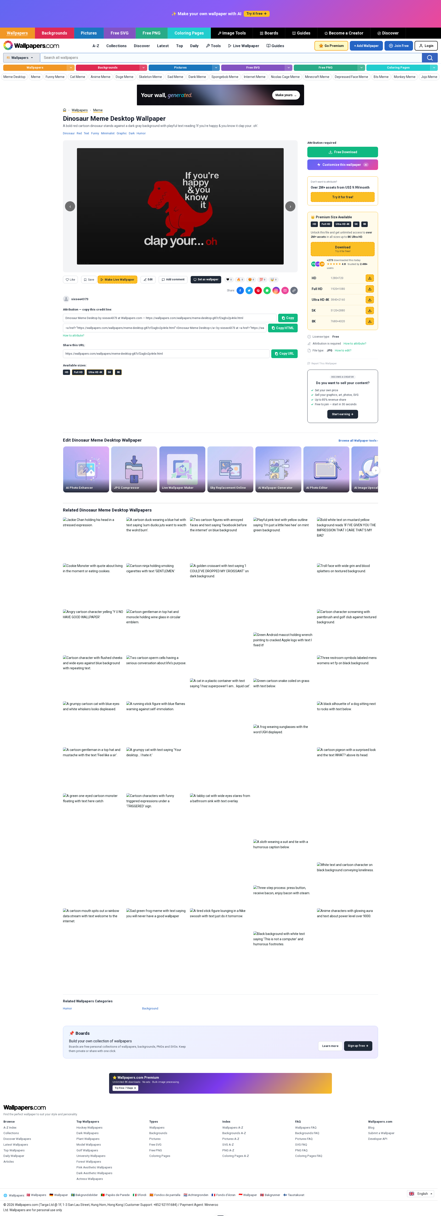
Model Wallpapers (88, 1144)
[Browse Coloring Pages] (434, 68)
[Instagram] (276, 290)
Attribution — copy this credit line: (87, 309)
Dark (132, 133)
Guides (303, 33)
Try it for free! (342, 197)
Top (179, 45)
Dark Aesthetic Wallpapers (94, 1173)
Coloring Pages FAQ (308, 1156)
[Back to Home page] (31, 45)
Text (86, 133)
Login (429, 46)
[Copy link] (294, 290)
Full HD (78, 372)
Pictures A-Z (230, 1139)
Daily (194, 45)
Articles (8, 1161)
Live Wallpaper (246, 45)
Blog (371, 1127)
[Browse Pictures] (216, 68)
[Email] (285, 290)
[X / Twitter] (249, 290)
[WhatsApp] (267, 290)
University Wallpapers (90, 1156)
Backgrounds (54, 33)
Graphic (122, 133)
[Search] (430, 58)
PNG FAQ (301, 1150)
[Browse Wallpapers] (70, 68)
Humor (141, 133)
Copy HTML (285, 328)
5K (109, 372)
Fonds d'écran (225, 1195)
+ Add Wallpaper (366, 46)
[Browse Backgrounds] (143, 68)
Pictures (89, 33)
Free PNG (152, 33)
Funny (95, 133)
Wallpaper (61, 1195)
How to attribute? (73, 335)
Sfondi (141, 1195)
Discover (390, 33)
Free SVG (120, 33)
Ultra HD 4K (95, 372)
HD (66, 372)
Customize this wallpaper (344, 165)
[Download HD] (370, 278)
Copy (290, 318)
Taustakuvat (296, 1195)
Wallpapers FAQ (306, 1127)
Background (150, 1008)
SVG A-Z (228, 1144)
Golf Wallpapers (87, 1150)
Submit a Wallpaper (381, 1133)
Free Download (345, 152)
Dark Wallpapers (87, 1133)
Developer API (377, 1139)
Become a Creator (346, 33)
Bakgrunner (272, 1195)
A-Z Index (10, 1127)
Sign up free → (358, 1045)
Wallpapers (17, 33)
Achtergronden (198, 1195)
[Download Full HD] (370, 289)
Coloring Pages (189, 33)
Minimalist (108, 133)
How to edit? (343, 350)
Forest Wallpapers (88, 1161)
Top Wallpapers (14, 1150)
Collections (116, 45)
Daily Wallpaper (13, 1156)
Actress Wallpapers (89, 1179)
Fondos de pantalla (167, 1195)
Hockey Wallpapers (89, 1127)
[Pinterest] (258, 290)
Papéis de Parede (118, 1195)
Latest (163, 45)
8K (118, 372)
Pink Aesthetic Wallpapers (94, 1167)
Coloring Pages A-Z (235, 1156)
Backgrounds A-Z (234, 1133)
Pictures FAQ (304, 1139)
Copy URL (286, 353)
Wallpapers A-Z (232, 1127)
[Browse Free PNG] (361, 68)
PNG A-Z (228, 1150)
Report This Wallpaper (324, 363)
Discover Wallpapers (17, 1139)
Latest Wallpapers (15, 1144)
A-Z (96, 45)
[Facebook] (240, 290)
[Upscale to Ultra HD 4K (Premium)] (370, 299)
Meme (98, 110)
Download (343, 249)
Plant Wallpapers (87, 1139)
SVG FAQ (301, 1144)
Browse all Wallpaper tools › (358, 440)
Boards (271, 33)
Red (79, 133)
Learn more (330, 1046)
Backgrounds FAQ (307, 1133)
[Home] (64, 110)
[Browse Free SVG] (288, 68)
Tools (216, 45)
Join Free (401, 46)
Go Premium (334, 46)
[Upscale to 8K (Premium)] (370, 321)
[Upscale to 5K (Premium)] (370, 310)
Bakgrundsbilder (87, 1195)
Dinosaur (69, 133)
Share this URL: (74, 345)
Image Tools (234, 33)
